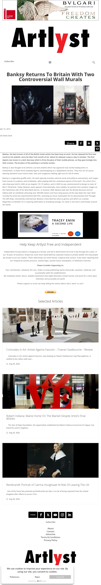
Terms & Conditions (50, 537)
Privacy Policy (50, 540)
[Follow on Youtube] (55, 515)
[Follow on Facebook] (41, 515)
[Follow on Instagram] (62, 515)
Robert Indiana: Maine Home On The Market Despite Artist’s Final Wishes (45, 417)
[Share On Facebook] (80, 143)
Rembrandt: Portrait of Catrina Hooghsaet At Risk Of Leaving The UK (47, 485)
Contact (50, 531)
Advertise (50, 534)
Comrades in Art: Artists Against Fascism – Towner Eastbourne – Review (49, 349)
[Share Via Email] (97, 148)
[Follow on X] (48, 515)
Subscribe (9, 61)
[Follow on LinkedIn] (69, 515)
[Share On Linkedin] (89, 143)
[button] (93, 62)
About (51, 528)
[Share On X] (97, 143)
